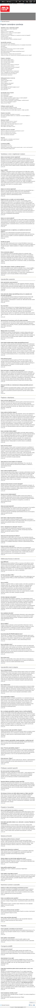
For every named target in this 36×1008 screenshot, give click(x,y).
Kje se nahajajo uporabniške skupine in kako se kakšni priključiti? (14, 97)
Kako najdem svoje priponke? (7, 140)
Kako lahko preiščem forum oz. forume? (9, 121)
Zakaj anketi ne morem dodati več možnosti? (10, 64)
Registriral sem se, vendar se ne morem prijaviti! (10, 32)
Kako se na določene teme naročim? (8, 132)
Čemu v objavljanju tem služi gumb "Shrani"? (10, 72)
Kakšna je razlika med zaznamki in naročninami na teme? (12, 130)
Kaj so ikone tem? (4, 89)
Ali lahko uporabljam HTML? (6, 80)
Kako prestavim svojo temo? (6, 74)
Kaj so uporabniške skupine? (7, 96)
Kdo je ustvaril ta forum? (6, 144)
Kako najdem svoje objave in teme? (8, 126)
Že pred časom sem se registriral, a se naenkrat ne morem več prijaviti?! (15, 35)
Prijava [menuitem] (34, 3)
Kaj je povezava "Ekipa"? (6, 102)
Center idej (12, 962)
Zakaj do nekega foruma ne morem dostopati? (10, 67)
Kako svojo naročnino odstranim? (7, 134)
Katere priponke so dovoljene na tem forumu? (10, 139)
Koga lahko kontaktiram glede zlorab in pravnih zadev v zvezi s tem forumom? (17, 147)
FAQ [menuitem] (11, 3)
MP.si (3, 1)
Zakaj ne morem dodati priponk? (7, 68)
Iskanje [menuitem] (15, 3)
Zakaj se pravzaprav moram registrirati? (9, 28)
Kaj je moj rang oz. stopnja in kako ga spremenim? (11, 53)
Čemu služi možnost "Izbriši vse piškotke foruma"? (11, 39)
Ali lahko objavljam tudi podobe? (7, 83)
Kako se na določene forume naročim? (8, 133)
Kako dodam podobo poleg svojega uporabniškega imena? (13, 51)
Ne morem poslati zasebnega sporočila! (9, 107)
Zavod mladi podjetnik (19, 1007)
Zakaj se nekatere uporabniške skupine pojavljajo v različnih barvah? (15, 100)
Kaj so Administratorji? (5, 93)
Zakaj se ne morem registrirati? (7, 31)
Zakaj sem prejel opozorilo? (6, 69)
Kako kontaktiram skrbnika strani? (8, 148)
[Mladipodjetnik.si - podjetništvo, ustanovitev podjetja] (5, 9)
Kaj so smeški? (4, 81)
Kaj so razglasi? (4, 85)
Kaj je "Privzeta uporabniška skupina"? (8, 101)
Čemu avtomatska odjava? (6, 37)
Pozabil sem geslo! (4, 36)
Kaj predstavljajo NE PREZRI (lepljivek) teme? (10, 87)
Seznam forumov (5, 1005)
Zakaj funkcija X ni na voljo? (6, 146)
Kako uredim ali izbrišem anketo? (7, 65)
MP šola (9, 1)
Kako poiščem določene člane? (7, 125)
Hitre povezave (5, 3)
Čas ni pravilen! (4, 47)
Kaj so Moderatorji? (5, 95)
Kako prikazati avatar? (5, 52)
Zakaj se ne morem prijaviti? (6, 34)
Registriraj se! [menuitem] (28, 3)
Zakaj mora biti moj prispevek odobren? (9, 73)
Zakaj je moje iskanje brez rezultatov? (8, 122)
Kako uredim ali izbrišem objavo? (7, 60)
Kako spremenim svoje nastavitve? (8, 43)
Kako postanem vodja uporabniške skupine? (10, 99)
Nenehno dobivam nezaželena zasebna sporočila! (11, 108)
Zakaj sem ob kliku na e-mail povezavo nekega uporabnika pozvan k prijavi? (16, 55)
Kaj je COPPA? (4, 30)
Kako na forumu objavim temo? (7, 59)
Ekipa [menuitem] (31, 1005)
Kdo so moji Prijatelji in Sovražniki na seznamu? (10, 114)
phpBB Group (28, 950)
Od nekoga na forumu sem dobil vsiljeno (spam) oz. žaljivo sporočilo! (15, 109)
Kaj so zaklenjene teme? (6, 88)
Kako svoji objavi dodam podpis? (7, 62)
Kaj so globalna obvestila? (6, 84)
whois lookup (24, 975)
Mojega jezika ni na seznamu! (7, 49)
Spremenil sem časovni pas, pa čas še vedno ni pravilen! (12, 48)
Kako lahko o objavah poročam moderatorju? (10, 71)
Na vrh (3, 166)
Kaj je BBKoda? (4, 79)
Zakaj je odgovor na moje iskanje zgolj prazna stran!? (11, 123)
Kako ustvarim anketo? (5, 63)
